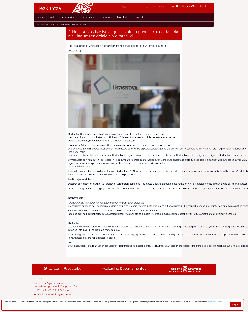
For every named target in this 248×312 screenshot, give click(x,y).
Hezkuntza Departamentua (124, 268)
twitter (53, 268)
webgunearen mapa (165, 6)
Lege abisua (40, 278)
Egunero (40, 24)
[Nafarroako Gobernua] (185, 269)
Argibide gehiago (215, 302)
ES (201, 6)
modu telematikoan (99, 140)
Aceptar (235, 304)
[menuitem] (40, 17)
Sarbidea (187, 6)
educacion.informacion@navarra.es (52, 294)
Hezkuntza (48, 8)
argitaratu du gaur (86, 137)
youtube (74, 268)
